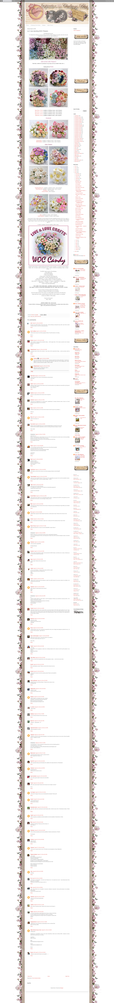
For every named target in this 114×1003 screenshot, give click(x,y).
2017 (76, 166)
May (76, 243)
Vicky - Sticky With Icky (79, 454)
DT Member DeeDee (78, 122)
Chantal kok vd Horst (76, 548)
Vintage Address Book (79, 214)
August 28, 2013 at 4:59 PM (37, 887)
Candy (31, 316)
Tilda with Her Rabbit (79, 221)
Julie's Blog (32, 657)
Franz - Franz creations (79, 312)
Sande (31, 383)
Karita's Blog (77, 435)
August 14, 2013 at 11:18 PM (39, 608)
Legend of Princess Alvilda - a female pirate (80, 191)
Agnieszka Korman (34, 727)
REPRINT (76, 152)
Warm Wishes (77, 215)
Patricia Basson (75, 519)
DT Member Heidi (77, 127)
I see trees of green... (79, 228)
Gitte (31, 887)
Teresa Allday (75, 541)
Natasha (32, 392)
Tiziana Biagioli (33, 476)
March (77, 246)
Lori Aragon (32, 792)
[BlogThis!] (42, 314)
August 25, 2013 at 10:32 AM (38, 822)
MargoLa (32, 696)
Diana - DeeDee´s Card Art (80, 303)
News (34, 316)
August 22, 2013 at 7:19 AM (40, 742)
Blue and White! (78, 209)
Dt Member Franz (77, 135)
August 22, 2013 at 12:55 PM (39, 768)
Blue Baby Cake (78, 181)
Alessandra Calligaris (76, 482)
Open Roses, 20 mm (39, 113)
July (76, 240)
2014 (76, 170)
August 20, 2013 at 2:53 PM (39, 696)
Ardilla (31, 568)
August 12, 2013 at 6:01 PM (39, 551)
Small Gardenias (41, 216)
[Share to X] (43, 314)
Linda (31, 484)
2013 (76, 172)
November (78, 175)
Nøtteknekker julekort (78, 349)
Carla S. (31, 578)
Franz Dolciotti (75, 567)
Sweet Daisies (78, 189)
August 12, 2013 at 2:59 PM (39, 542)
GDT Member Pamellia (78, 141)
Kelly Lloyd (32, 375)
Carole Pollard (33, 495)
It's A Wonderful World (79, 223)
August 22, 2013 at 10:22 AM (39, 761)
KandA (31, 664)
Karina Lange (75, 486)
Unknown (35, 358)
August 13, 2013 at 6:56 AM (39, 586)
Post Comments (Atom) (36, 978)
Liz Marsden (75, 497)
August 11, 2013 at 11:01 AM (40, 375)
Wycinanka (76, 161)
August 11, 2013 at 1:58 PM (44, 358)
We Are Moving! (77, 371)
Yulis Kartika (75, 576)
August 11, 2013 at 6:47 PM (45, 366)
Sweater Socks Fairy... (79, 198)
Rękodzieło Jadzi (33, 807)
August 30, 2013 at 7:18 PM (42, 921)
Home (27, 25)
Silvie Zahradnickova (76, 520)
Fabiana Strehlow (33, 854)
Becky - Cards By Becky (79, 277)
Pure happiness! (78, 217)
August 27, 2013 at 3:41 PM (39, 847)
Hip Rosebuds (39, 140)
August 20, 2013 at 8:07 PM (39, 720)
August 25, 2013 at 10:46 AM (40, 830)
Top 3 (75, 157)
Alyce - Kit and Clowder (79, 268)
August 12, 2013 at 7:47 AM (41, 525)
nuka (31, 871)
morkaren (32, 399)
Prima (75, 150)
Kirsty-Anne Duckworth (77, 600)
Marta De (32, 720)
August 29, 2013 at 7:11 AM (39, 904)
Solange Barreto (33, 921)
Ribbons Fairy (77, 197)
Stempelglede (76, 156)
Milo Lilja (75, 594)
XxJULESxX (32, 469)
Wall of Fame (50, 25)
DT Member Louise (77, 131)
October (77, 176)
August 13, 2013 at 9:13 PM (40, 595)
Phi (31, 512)
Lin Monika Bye (76, 575)
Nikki (31, 503)
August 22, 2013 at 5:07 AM (39, 734)
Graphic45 (76, 142)
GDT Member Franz (78, 139)
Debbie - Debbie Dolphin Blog (80, 294)
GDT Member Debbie (78, 138)
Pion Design (76, 149)
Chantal (31, 608)
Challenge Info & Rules (35, 25)
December (78, 173)
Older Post (67, 976)
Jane (31, 323)
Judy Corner (75, 568)
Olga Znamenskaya (76, 528)
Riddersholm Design (78, 153)
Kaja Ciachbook (33, 776)
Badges (43, 25)
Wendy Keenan (75, 581)
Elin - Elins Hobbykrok (79, 398)
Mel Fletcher (75, 512)
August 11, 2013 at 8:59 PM (38, 445)
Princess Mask (78, 211)
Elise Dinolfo (75, 516)
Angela (31, 646)
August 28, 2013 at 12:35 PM (37, 878)
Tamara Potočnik (76, 502)
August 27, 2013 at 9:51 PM (42, 854)
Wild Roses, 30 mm (39, 115)
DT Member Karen (77, 129)
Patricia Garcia (75, 605)
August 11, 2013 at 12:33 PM (39, 392)
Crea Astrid (32, 424)
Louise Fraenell (75, 525)
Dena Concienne (76, 564)
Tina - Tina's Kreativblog (79, 445)
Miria (31, 822)
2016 (76, 167)
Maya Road (76, 146)
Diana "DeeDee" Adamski (77, 533)
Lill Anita (32, 839)
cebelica (32, 904)
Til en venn (82, 287)
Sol (31, 878)
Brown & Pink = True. (79, 208)
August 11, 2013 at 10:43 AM (42, 349)
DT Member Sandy (77, 133)
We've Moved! (77, 357)
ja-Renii (31, 671)
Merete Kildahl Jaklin (76, 487)
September (78, 178)
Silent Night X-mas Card (79, 187)
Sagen (75, 154)
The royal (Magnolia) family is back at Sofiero (80, 232)
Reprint (76, 378)
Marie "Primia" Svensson (77, 494)
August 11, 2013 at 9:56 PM (38, 459)
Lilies (41, 214)
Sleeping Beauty (78, 200)
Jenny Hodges (75, 545)
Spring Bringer (78, 182)
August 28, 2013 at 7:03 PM (39, 896)
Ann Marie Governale (76, 532)
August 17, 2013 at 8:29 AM (44, 635)
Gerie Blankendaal (76, 509)
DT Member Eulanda (78, 126)
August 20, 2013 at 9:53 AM (40, 688)
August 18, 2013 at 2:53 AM (40, 657)
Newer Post (30, 976)
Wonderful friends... (78, 224)
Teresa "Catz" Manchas (77, 559)
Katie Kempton (75, 585)
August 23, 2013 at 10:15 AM (40, 792)
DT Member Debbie (78, 121)
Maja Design (76, 145)
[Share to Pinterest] (45, 314)
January (77, 249)
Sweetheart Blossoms (39, 187)
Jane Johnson (75, 506)
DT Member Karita (77, 130)
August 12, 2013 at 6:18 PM (38, 568)
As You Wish (77, 184)
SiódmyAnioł (32, 688)
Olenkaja (32, 713)
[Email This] (40, 314)
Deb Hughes (75, 558)
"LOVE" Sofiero (78, 235)
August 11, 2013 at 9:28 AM (37, 323)
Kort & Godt (77, 348)
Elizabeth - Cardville (78, 406)
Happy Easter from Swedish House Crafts (82, 456)
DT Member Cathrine (78, 119)
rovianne (32, 551)
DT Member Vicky (77, 134)
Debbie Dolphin (76, 599)
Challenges (76, 115)
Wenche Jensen (75, 538)
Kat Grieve (75, 603)
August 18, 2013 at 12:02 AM (39, 646)
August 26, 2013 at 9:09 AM (39, 839)
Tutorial (75, 158)
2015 (76, 169)
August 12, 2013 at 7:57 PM (39, 578)
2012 (76, 251)
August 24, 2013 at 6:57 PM (38, 815)
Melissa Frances (78, 360)
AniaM (31, 815)
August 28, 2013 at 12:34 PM (38, 871)
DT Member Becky (77, 118)
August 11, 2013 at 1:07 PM (39, 399)
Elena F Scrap (33, 525)
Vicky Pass (75, 554)
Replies (33, 356)
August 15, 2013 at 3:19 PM (38, 627)
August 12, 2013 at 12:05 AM (38, 503)
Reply (31, 327)
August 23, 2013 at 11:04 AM (39, 799)
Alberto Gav (75, 537)
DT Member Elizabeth (78, 125)
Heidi (31, 459)
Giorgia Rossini (33, 349)
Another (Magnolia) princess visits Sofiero (80, 206)
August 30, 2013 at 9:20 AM (38, 911)
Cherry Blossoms (39, 189)
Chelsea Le (75, 590)
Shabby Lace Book (78, 230)
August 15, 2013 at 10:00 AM (39, 618)
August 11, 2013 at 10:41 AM (39, 340)
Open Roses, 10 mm (39, 110)
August (77, 179)
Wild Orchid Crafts (38, 316)
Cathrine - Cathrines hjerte (80, 286)
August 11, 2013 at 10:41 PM (41, 476)
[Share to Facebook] (44, 314)
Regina (31, 911)
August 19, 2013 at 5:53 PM (42, 680)
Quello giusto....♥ (83, 313)
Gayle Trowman (76, 501)
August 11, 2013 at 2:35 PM (40, 424)
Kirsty (31, 627)
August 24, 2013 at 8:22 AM (42, 807)
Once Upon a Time (78, 204)
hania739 (32, 761)
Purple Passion (78, 212)
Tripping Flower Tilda (79, 234)
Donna (31, 445)
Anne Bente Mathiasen (77, 490)
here (84, 255)
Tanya (31, 407)
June (77, 241)
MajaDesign (77, 352)
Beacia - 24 (32, 952)
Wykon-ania (32, 753)
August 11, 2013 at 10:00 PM (40, 469)
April (76, 244)
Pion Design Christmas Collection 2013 (79, 202)
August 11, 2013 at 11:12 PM (41, 495)
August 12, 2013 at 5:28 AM (37, 512)
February (77, 247)
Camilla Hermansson (76, 553)
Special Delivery (78, 185)
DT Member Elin (77, 123)
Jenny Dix (75, 524)
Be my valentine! (83, 407)
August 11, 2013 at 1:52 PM (39, 417)
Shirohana (32, 830)
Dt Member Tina (77, 137)
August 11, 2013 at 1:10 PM (38, 407)
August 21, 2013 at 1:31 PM (43, 727)
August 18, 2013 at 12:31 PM (38, 664)
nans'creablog (33, 331)
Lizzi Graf (75, 580)
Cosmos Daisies (45, 191)
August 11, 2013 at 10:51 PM (38, 484)
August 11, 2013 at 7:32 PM (40, 434)
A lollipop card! (77, 353)
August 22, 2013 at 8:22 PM (42, 776)
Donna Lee (75, 475)
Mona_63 (32, 417)
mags (31, 559)
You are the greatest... (79, 193)
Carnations (45, 190)
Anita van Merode (33, 680)
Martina (31, 340)
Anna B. (31, 799)
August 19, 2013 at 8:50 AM (39, 671)
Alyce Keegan (75, 589)
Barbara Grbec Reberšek (77, 562)
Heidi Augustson (76, 586)
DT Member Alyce (77, 117)
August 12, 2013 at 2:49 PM (40, 532)
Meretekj (32, 618)
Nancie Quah (75, 595)
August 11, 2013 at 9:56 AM (41, 331)
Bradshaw (77, 479)
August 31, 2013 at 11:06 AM (40, 952)
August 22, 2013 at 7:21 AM (40, 753)
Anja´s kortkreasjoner (34, 635)
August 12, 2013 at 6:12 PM (38, 559)
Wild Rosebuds (39, 141)
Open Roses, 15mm (39, 112)
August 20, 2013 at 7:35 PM (39, 713)
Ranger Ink (77, 373)
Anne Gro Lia (75, 572)
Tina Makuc (75, 549)
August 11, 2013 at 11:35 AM (38, 383)
